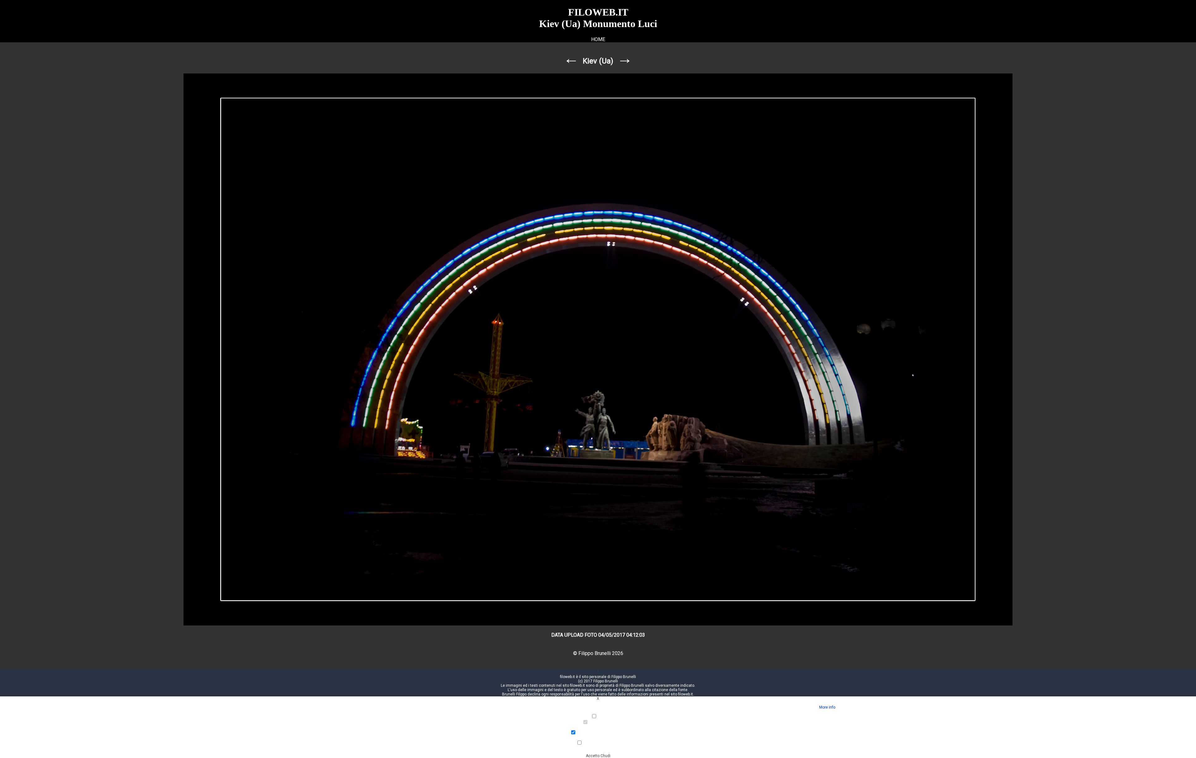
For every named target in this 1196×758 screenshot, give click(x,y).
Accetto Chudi (598, 756)
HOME (598, 39)
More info (827, 707)
